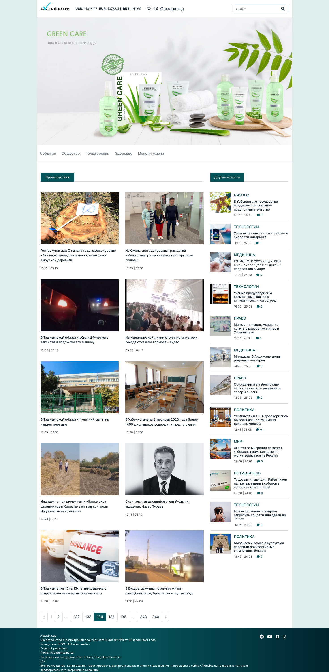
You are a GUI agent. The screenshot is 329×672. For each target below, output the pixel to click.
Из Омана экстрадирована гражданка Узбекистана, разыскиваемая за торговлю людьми (159, 255)
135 (112, 617)
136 (123, 617)
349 (155, 617)
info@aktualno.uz (62, 652)
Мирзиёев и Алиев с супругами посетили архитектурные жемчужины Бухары (259, 547)
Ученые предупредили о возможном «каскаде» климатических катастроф (255, 297)
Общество (71, 153)
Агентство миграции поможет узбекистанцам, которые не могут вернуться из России (258, 451)
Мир (238, 441)
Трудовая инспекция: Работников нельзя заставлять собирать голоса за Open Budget (260, 483)
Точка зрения (97, 153)
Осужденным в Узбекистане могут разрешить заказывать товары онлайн (257, 388)
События (48, 153)
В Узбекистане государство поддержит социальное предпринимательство (256, 205)
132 (77, 617)
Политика (244, 409)
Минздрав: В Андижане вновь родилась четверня (257, 358)
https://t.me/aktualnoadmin (102, 657)
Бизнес (241, 195)
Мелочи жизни (151, 153)
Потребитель (247, 473)
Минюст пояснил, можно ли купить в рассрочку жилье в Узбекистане (256, 328)
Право (240, 318)
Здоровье (123, 153)
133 (88, 617)
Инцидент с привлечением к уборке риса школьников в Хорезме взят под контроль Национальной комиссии (74, 506)
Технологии (246, 227)
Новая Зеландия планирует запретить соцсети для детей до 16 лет (260, 515)
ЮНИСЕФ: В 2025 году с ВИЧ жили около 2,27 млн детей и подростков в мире (257, 265)
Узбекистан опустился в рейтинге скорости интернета (261, 235)
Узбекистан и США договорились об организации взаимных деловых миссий (261, 420)
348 (143, 617)
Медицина (244, 255)
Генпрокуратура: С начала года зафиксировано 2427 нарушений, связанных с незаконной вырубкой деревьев (78, 255)
